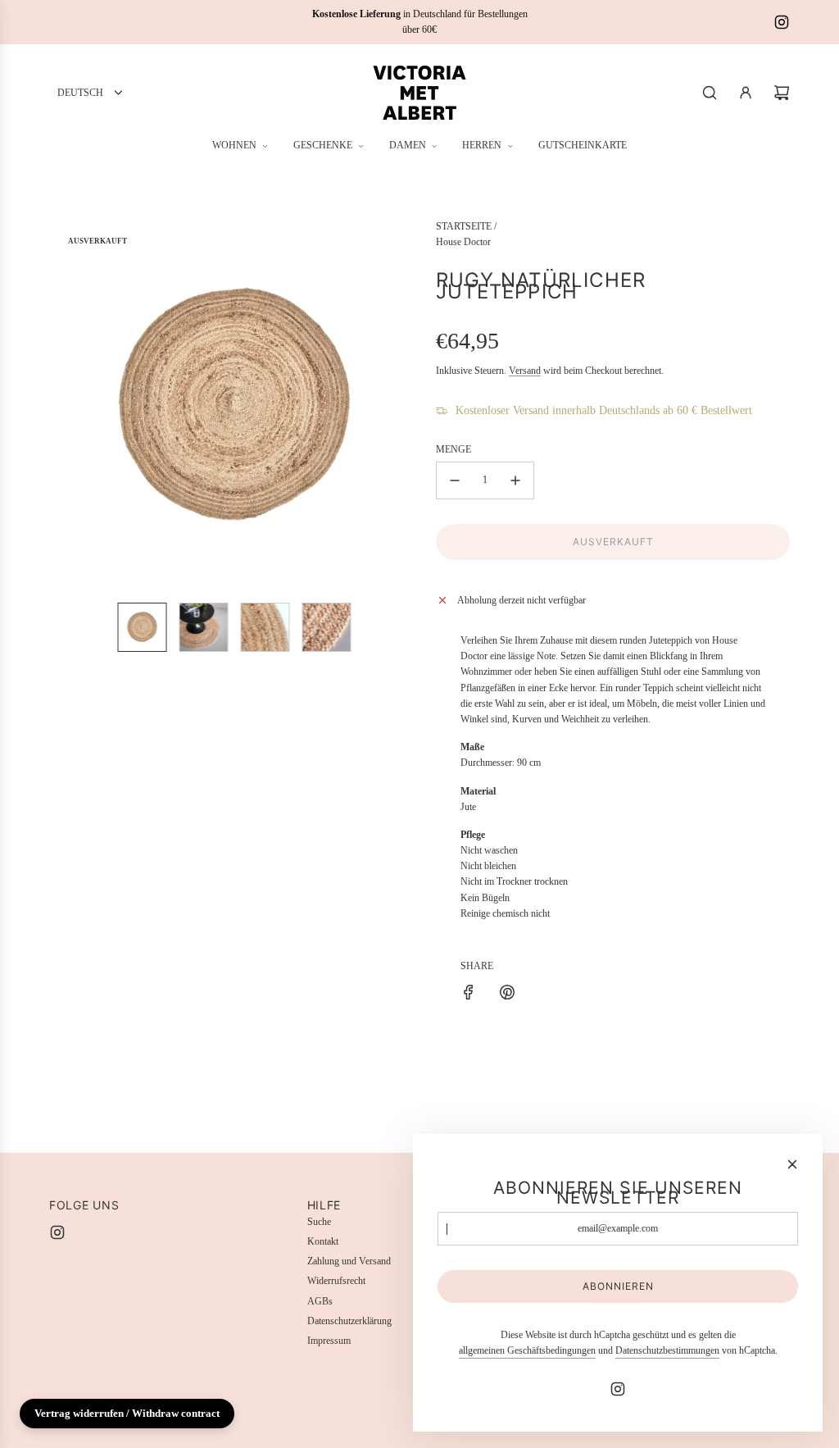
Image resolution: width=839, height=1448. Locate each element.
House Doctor (463, 242)
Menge (453, 449)
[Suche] (710, 93)
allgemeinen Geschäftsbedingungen (527, 1350)
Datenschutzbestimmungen (667, 1350)
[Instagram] (782, 22)
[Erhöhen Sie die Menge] (515, 480)
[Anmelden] (746, 93)
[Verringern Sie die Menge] (455, 480)
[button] (62, 404)
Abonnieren (618, 1286)
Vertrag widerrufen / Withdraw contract (127, 1413)
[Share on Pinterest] (507, 994)
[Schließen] (792, 1164)
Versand (525, 370)
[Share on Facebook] (469, 994)
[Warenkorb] (782, 93)
